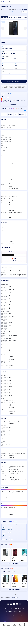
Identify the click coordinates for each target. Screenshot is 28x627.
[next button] (25, 554)
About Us (6, 608)
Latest (3, 571)
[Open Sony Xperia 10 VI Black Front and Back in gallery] (14, 28)
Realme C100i (5, 583)
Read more (24, 9)
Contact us (16, 608)
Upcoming (8, 571)
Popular (13, 571)
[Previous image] (2, 28)
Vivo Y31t (13, 583)
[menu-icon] (1, 2)
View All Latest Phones (13, 589)
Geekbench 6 (20, 254)
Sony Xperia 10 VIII (5, 558)
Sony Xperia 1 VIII (14, 558)
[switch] (25, 110)
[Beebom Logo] (7, 2)
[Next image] (25, 28)
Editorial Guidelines (17, 611)
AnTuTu (8, 254)
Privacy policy (9, 611)
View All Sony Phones (13, 563)
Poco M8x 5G (24, 583)
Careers (11, 608)
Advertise (22, 608)
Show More (13, 104)
